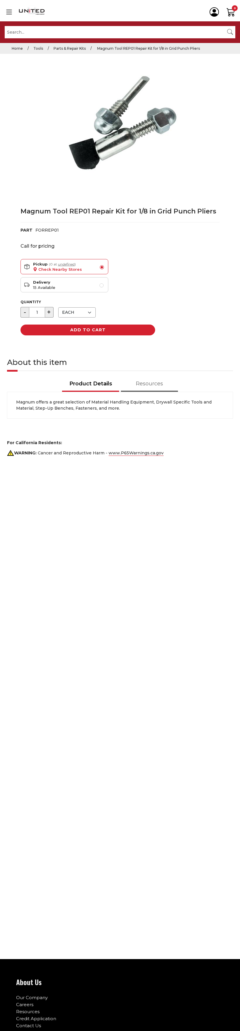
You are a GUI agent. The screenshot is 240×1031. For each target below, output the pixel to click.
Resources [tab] (149, 383)
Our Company (32, 997)
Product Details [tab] (90, 383)
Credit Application (36, 1018)
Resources (28, 1011)
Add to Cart (88, 329)
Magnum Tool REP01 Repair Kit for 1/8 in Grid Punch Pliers (148, 48)
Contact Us (28, 1025)
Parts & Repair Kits (70, 48)
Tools (38, 48)
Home (17, 48)
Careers (24, 1004)
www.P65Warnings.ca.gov (136, 453)
